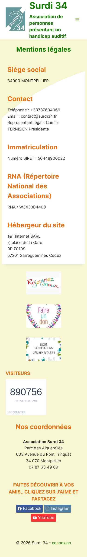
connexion (61, 542)
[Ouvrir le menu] (77, 19)
